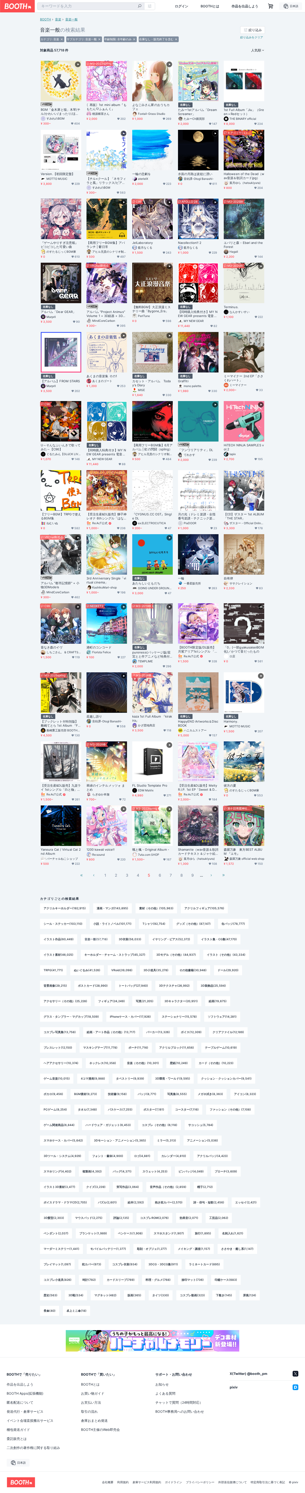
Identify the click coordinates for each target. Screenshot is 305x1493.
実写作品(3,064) (128, 1187)
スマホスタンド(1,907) (169, 1233)
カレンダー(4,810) (173, 1156)
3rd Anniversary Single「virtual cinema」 (106, 580)
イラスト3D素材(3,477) (59, 1187)
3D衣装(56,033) (130, 939)
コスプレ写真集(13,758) (60, 1032)
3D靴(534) (75, 1295)
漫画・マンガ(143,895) (112, 908)
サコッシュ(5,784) (200, 1125)
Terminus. (231, 307)
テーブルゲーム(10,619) (221, 1047)
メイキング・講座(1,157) (194, 1249)
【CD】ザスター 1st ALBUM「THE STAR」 (244, 516)
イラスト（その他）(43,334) (226, 954)
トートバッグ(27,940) (133, 985)
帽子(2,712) (205, 1187)
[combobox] (90, 6)
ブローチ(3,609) (226, 1171)
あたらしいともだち (146, 583)
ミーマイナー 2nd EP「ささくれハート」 (243, 378)
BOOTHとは (210, 6)
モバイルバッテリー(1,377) (108, 1249)
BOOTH (45, 19)
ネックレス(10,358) (102, 1063)
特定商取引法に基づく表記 (268, 1482)
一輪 (181, 578)
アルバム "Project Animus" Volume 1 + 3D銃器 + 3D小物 (106, 314)
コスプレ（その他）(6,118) (159, 1125)
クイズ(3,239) (96, 1187)
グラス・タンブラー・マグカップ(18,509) (71, 1016)
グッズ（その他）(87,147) (193, 923)
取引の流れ (89, 1411)
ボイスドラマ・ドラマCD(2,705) (65, 1202)
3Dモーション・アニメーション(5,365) (120, 1140)
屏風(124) (249, 1295)
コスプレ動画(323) (192, 1295)
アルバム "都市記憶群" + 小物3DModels (60, 585)
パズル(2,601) (107, 1202)
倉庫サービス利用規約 (146, 1482)
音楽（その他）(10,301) (143, 1063)
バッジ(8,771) (147, 1094)
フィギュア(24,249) (111, 1001)
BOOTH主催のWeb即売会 (100, 1430)
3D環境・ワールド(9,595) (172, 1078)
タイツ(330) (160, 1295)
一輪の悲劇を (141, 174)
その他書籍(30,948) (193, 970)
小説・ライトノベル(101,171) (112, 923)
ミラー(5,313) (166, 1140)
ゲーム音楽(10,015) (57, 1078)
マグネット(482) (105, 1295)
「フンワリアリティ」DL (195, 450)
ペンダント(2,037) (56, 1233)
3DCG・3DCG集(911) (163, 1264)
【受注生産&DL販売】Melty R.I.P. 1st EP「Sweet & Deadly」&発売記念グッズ (198, 788)
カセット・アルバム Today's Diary (151, 383)
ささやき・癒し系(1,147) (237, 1249)
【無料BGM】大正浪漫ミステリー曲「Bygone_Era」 (151, 309)
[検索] (139, 6)
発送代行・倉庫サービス (25, 1411)
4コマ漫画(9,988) (93, 1078)
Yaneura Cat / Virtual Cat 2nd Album (61, 851)
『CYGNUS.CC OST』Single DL (152, 516)
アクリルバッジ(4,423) (212, 1156)
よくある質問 (165, 1393)
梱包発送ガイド (18, 1430)
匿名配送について (20, 1402)
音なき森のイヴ (52, 647)
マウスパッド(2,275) (88, 1218)
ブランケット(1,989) (93, 1233)
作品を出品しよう (245, 6)
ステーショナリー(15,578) (179, 1016)
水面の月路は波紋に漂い (195, 174)
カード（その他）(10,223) (216, 1063)
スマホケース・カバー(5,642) (63, 1140)
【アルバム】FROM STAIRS (60, 381)
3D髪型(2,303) (54, 1218)
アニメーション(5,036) (202, 1140)
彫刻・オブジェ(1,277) (152, 1249)
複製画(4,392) (92, 1171)
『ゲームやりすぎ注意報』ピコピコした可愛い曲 (59, 245)
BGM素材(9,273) (85, 1094)
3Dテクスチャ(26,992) (174, 985)
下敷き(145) (224, 1295)
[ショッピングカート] (270, 6)
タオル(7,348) (87, 1109)
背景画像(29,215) (55, 985)
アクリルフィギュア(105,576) (204, 908)
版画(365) (134, 1295)
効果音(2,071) (189, 1218)
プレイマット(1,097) (57, 1264)
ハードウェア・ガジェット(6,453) (108, 1125)
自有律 (228, 578)
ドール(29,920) (228, 970)
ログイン (181, 6)
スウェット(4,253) (155, 1171)
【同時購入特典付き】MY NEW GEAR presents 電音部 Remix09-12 (106, 452)
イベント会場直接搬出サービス (30, 1420)
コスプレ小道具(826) (57, 1280)
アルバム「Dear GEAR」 (58, 312)
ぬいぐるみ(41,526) (87, 970)
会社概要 (107, 1482)
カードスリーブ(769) (121, 1280)
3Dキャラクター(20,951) (181, 1001)
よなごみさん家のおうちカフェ (151, 107)
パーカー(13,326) (158, 1032)
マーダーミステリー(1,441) (61, 1249)
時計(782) (89, 1280)
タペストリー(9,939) (130, 1078)
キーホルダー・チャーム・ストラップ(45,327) (114, 954)
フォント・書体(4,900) (107, 1156)
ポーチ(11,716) (138, 1047)
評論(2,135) (121, 1218)
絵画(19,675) (218, 1001)
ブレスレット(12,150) (58, 1047)
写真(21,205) (144, 1001)
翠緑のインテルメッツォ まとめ (105, 787)
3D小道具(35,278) (155, 970)
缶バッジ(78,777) (233, 923)
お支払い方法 (91, 1402)
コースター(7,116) (187, 1109)
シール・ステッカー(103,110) (63, 923)
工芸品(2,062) (218, 1218)
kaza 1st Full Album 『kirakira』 (152, 718)
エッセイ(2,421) (246, 1202)
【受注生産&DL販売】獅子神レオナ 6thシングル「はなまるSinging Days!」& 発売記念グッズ (106, 516)
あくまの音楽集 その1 (101, 376)
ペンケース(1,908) (130, 1233)
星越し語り (94, 716)
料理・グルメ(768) (158, 1280)
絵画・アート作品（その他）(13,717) (111, 1032)
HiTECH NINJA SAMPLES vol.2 (244, 447)
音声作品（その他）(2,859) (168, 1187)
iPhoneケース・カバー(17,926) (130, 1016)
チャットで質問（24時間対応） (179, 1402)
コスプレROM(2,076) (154, 1218)
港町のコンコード (99, 647)
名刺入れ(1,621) (232, 1233)
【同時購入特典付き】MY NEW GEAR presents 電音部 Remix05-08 (198, 314)
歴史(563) (50, 1295)
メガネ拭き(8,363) (210, 1094)
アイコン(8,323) (245, 1094)
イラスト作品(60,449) (59, 939)
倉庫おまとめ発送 (94, 1420)
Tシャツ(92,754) (153, 923)
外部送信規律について (232, 1482)
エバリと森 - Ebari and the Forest (243, 245)
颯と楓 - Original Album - (150, 849)
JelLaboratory (142, 243)
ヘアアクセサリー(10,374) (61, 1063)
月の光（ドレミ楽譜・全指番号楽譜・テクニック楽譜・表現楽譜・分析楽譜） (196, 516)
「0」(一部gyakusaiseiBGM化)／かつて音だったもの (244, 649)
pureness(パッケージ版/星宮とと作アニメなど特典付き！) (151, 654)
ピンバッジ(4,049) (191, 1171)
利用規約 (123, 1482)
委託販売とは (17, 1439)
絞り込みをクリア (251, 37)
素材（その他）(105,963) (156, 908)
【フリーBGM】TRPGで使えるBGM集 (61, 516)
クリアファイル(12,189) (228, 1032)
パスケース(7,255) (120, 1109)
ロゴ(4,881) (142, 1156)
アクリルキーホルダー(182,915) (65, 908)
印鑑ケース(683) (226, 1280)
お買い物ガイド (92, 1393)
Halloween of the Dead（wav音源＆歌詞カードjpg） (244, 176)
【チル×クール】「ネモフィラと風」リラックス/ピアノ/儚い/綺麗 (106, 181)
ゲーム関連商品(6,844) (59, 1125)
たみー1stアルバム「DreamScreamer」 (197, 112)
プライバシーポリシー (200, 1482)
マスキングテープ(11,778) (100, 1047)
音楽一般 (71, 19)
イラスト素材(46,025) (58, 954)
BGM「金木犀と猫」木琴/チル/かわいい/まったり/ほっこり (60, 112)
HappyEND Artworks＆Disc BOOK (198, 723)
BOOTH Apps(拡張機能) (25, 1393)
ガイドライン (173, 1482)
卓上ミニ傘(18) (76, 1310)
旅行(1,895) (203, 1233)
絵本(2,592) (136, 1202)
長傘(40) (50, 1310)
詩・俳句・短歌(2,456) (208, 1202)
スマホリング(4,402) (57, 1171)
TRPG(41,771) (53, 970)
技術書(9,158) (117, 1094)
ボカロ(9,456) (53, 1094)
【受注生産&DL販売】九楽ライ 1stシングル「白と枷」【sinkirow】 (61, 788)
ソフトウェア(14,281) (222, 1016)
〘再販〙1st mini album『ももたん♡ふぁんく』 (106, 107)
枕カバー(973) (91, 1264)
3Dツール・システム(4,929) (62, 1156)
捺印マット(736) (193, 1280)
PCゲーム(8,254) (55, 1109)
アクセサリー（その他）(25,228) (65, 1001)
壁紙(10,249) (179, 1063)
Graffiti (183, 381)
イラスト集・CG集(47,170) (219, 939)
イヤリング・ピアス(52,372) (171, 939)
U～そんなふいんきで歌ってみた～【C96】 (61, 447)
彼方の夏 (230, 785)
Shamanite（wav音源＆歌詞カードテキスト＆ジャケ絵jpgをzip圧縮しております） (198, 852)
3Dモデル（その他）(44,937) (176, 954)
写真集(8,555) (177, 1094)
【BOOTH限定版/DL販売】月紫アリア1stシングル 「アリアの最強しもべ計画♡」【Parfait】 (198, 649)
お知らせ (162, 1384)
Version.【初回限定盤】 (58, 174)
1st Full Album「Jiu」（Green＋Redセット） (244, 112)
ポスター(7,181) (153, 1109)
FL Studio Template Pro (149, 785)
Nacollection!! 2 (189, 243)
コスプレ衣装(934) (124, 1264)
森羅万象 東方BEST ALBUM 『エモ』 (243, 851)
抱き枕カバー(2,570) (169, 1202)
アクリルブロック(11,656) (176, 1047)
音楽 (58, 19)
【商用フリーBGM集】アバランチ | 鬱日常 (105, 245)
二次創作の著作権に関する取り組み (33, 1448)
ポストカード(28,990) (93, 985)
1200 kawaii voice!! (100, 849)
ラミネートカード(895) (204, 1264)
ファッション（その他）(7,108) (230, 1109)
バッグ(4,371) (122, 1171)
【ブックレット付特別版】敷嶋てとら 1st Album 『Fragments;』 (61, 723)
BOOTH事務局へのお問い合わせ (179, 1411)
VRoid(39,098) (121, 970)
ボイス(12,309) (191, 1032)
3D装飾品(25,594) (213, 985)
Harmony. (231, 721)
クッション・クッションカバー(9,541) (226, 1078)
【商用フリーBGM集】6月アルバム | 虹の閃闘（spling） (152, 447)
